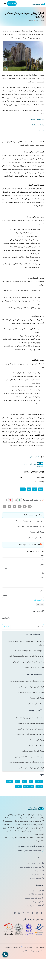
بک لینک (18, 787)
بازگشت (5, 618)
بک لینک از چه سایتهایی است (31, 867)
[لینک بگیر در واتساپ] (19, 913)
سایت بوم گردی (35, 456)
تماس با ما (37, 871)
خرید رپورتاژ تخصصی (34, 902)
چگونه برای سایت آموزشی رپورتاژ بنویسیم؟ (30, 521)
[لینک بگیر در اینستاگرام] (37, 913)
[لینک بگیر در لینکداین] (32, 913)
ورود (22, 951)
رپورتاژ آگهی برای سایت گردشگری (33, 751)
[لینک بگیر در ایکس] (23, 913)
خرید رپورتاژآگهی (35, 894)
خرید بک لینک (36, 890)
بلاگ (37, 20)
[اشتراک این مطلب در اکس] (19, 506)
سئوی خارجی (39, 782)
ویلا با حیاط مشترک (37, 125)
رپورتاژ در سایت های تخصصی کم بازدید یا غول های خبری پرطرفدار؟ (25, 643)
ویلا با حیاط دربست (37, 119)
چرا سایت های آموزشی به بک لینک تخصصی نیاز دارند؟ (26, 656)
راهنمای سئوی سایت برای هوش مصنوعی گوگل (28, 662)
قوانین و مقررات (36, 951)
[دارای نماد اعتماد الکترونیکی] (39, 929)
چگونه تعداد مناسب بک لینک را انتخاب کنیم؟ (29, 756)
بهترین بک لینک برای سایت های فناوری (31, 692)
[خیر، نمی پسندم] (10, 500)
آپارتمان (41, 130)
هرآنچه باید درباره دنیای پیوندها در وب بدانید (29, 650)
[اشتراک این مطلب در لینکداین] (9, 506)
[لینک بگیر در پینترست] (28, 913)
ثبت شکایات (37, 874)
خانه (42, 20)
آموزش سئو (39, 787)
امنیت (34, 489)
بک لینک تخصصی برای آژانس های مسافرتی (30, 526)
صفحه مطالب (37, 611)
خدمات (23, 489)
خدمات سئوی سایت (34, 905)
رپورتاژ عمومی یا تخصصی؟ (35, 537)
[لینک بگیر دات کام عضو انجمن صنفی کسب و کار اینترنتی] (29, 929)
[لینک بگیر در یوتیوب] (14, 913)
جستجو (6, 626)
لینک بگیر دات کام (35, 863)
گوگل (31, 782)
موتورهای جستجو (28, 787)
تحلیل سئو (9, 782)
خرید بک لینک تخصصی (33, 898)
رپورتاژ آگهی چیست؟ (37, 532)
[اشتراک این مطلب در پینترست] (14, 506)
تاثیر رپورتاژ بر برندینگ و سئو (34, 667)
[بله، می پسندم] (19, 500)
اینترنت (17, 782)
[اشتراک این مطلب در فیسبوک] (24, 506)
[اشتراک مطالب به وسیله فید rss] (4, 506)
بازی (29, 489)
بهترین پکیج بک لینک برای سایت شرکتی (31, 723)
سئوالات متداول (36, 878)
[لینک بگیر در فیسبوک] (41, 913)
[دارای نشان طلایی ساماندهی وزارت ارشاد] (18, 929)
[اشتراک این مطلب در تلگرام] (30, 506)
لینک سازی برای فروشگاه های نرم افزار (31, 687)
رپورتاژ (40, 489)
